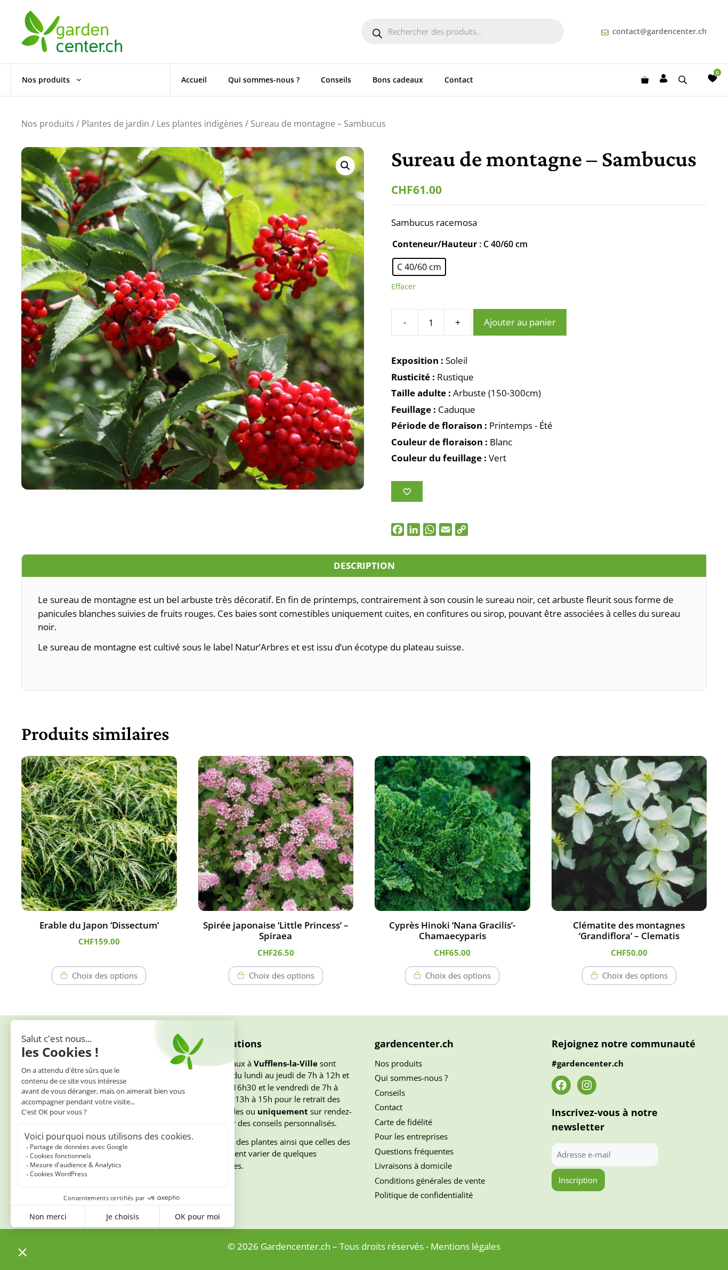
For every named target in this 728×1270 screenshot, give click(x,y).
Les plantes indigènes (200, 123)
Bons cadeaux (398, 80)
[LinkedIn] (413, 529)
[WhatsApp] (429, 529)
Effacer (403, 286)
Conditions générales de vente (430, 1180)
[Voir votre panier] (644, 80)
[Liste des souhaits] (712, 78)
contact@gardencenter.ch (659, 31)
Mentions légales (465, 1246)
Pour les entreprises (411, 1136)
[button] (345, 165)
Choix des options (104, 975)
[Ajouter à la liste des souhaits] (407, 491)
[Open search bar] (683, 79)
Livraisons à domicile (413, 1165)
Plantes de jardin (115, 123)
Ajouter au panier (520, 322)
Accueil (194, 80)
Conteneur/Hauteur (434, 244)
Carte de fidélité (403, 1122)
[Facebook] (397, 529)
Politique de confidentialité (424, 1195)
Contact (458, 80)
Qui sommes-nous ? (264, 80)
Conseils (336, 80)
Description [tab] (364, 565)
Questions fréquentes (414, 1151)
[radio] (419, 267)
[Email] (445, 529)
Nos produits (46, 80)
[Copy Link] (461, 529)
